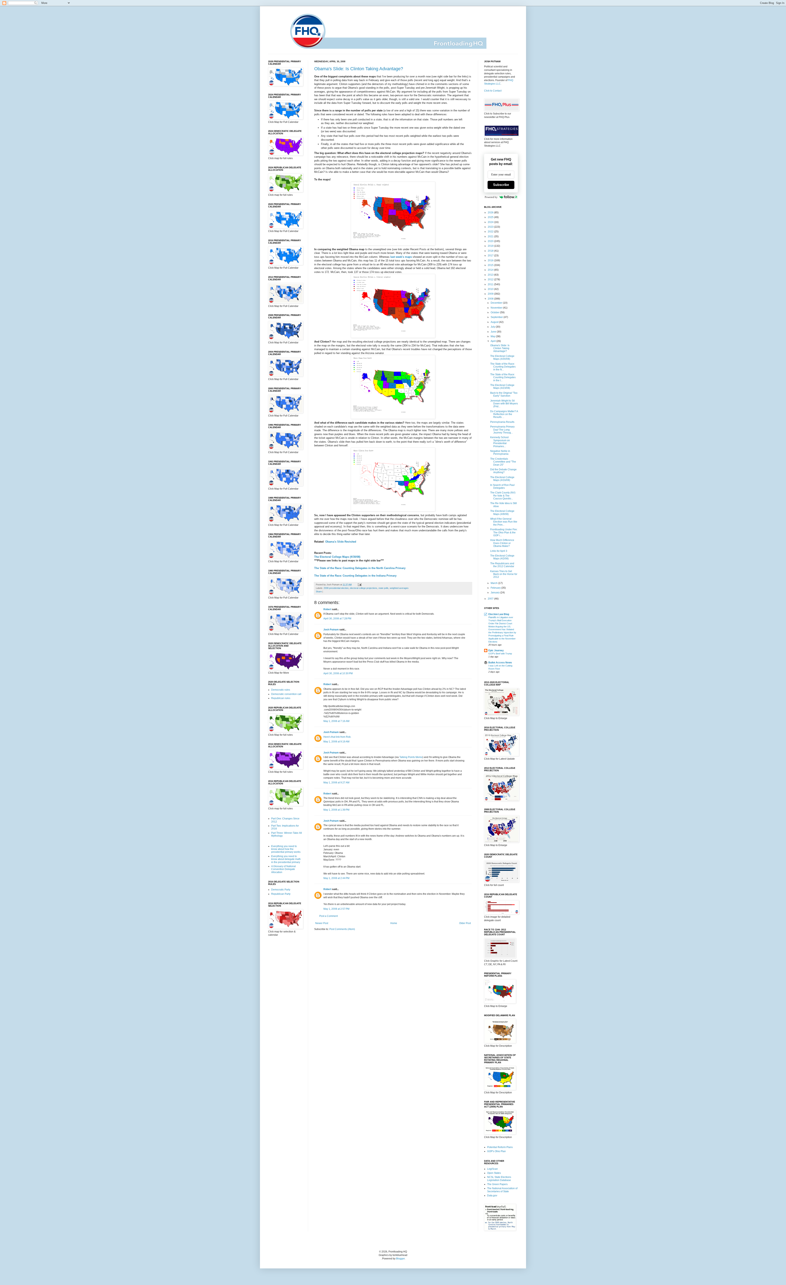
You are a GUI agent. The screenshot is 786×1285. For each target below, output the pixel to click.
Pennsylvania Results (502, 422)
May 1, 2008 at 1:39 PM (336, 809)
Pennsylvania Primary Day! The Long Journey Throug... (502, 429)
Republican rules (280, 698)
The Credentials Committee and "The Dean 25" (503, 461)
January (495, 592)
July (493, 326)
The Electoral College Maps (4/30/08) (502, 357)
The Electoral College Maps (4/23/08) (502, 386)
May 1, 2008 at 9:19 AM (336, 741)
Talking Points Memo (410, 757)
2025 (491, 217)
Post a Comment (328, 916)
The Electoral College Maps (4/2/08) (502, 557)
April (493, 341)
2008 (491, 298)
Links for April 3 (498, 551)
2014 (491, 269)
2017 (491, 255)
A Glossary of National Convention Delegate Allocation (283, 869)
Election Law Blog (498, 614)
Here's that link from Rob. (337, 736)
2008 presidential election (336, 588)
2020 (491, 241)
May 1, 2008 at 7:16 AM (336, 721)
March (494, 583)
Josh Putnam (331, 629)
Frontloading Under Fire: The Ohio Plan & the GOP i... (503, 532)
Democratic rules (280, 689)
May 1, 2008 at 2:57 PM (336, 908)
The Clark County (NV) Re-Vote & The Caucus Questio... (502, 495)
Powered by (491, 197)
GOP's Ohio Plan (496, 1151)
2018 (491, 250)
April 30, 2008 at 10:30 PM (338, 673)
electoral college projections (363, 588)
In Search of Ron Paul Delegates (502, 486)
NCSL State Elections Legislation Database (499, 1178)
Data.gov (492, 1195)
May (493, 336)
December (497, 302)
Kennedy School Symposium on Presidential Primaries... (500, 442)
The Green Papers (497, 1184)
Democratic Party (280, 889)
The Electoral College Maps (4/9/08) (502, 512)
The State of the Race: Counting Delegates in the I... (503, 377)
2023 (491, 226)
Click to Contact (492, 90)
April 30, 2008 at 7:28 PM (337, 618)
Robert (327, 609)
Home (393, 923)
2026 (491, 212)
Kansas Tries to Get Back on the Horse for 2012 (503, 574)
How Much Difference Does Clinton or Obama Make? (502, 543)
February (496, 587)
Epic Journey (496, 650)
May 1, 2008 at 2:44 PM (336, 878)
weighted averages (399, 588)
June (494, 331)
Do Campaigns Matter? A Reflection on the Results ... (504, 414)
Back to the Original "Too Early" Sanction (503, 394)
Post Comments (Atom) (342, 929)
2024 (491, 222)
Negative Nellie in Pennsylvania (500, 452)
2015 (491, 265)
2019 (491, 245)
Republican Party (280, 893)
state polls (383, 588)
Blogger (400, 1258)
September (497, 317)
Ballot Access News (500, 662)
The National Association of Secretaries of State (502, 1190)
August (495, 322)
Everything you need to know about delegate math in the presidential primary (286, 859)
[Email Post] (359, 584)
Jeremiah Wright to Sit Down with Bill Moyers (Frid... (504, 403)
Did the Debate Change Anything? (503, 471)
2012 (491, 279)
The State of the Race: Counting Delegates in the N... (503, 366)
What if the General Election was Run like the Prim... (503, 521)
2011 (491, 284)
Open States (494, 1173)
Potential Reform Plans (500, 1147)
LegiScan (492, 1168)
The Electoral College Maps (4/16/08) (502, 479)
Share (319, 591)
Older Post (465, 923)
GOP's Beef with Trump (500, 653)
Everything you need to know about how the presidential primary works (285, 849)
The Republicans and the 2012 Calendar (502, 565)
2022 (491, 231)
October (495, 312)
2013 (491, 274)
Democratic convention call (286, 694)
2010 (491, 289)
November (497, 307)
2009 (491, 293)
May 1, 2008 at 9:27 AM (336, 782)
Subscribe (501, 185)
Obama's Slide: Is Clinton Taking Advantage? (358, 68)
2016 (491, 260)
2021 (491, 236)
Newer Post (321, 923)
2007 (491, 598)
